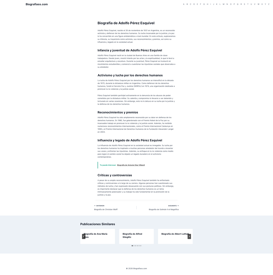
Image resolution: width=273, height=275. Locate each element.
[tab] (132, 245)
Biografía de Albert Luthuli (175, 234)
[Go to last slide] (83, 236)
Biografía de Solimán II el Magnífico (164, 208)
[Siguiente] (189, 236)
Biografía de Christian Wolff (106, 208)
